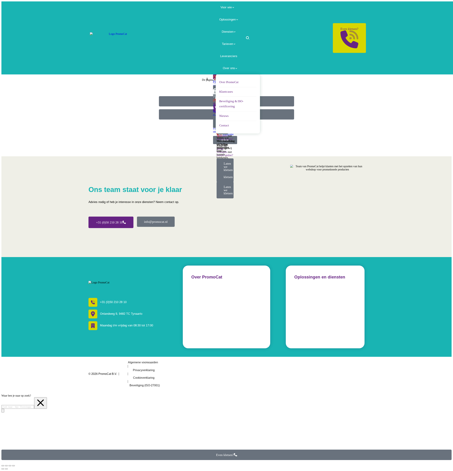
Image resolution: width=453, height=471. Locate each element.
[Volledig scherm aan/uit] (9, 465)
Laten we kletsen (228, 190)
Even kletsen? (349, 29)
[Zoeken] (248, 38)
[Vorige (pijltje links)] (2, 468)
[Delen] (6, 465)
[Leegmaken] (40, 403)
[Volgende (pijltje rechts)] (6, 468)
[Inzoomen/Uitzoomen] (13, 465)
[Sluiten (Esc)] (2, 465)
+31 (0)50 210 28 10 (109, 222)
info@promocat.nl (156, 221)
